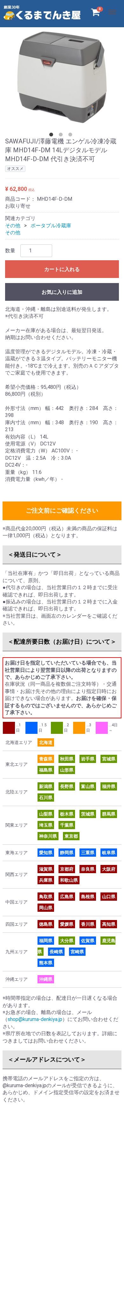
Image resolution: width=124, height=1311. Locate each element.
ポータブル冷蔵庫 (51, 226)
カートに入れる (62, 269)
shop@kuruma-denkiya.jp (35, 1019)
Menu (113, 8)
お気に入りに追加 (62, 292)
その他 (12, 226)
